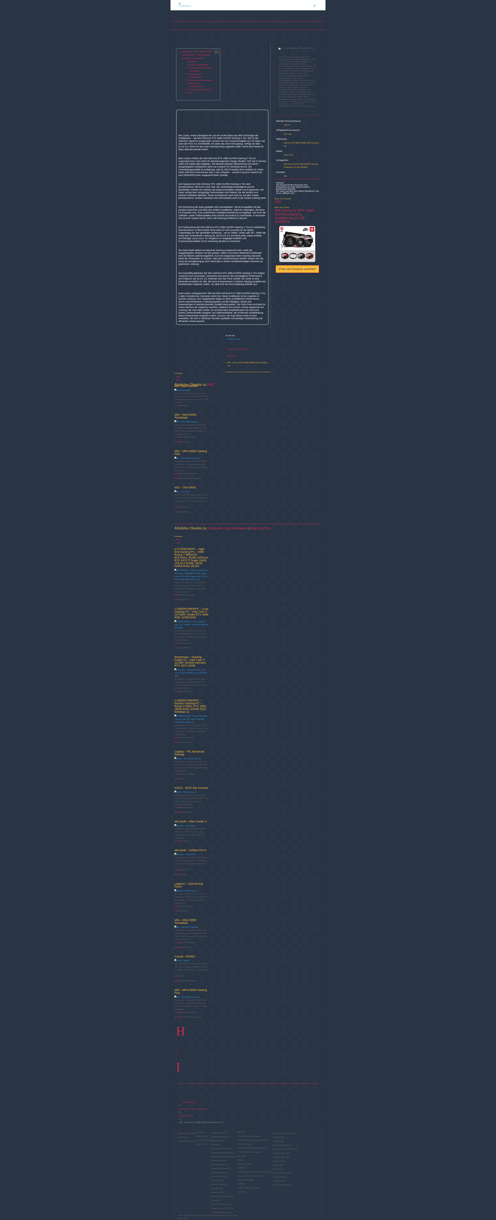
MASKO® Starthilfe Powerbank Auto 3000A (255, 1172)
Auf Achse (277, 1169)
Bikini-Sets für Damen (219, 1148)
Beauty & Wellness (280, 1185)
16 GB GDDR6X (301, 167)
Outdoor (276, 1165)
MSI (285, 176)
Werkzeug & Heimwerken (283, 1149)
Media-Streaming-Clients (221, 1196)
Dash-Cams (215, 1141)
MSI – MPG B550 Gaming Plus (190, 453)
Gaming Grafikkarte (288, 216)
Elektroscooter (216, 1161)
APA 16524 (242, 1156)
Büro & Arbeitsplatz (280, 1145)
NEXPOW (242, 1132)
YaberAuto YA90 (244, 1164)
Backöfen (214, 1144)
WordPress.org (202, 1144)
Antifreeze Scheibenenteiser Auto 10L (253, 1140)
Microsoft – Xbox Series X (190, 821)
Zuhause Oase (279, 1153)
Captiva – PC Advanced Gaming (189, 753)
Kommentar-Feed (203, 1140)
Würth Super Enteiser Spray (249, 1136)
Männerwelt (277, 1161)
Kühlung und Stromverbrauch (196, 84)
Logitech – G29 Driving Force (188, 885)
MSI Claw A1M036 (186, 386)
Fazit (191, 93)
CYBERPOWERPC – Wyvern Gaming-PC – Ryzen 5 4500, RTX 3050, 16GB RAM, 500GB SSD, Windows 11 (190, 706)
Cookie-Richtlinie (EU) (187, 1141)
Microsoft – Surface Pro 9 (190, 850)
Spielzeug (277, 1141)
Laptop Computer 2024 (220, 1208)
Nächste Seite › (220, 1212)
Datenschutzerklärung (187, 1133)
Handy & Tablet (279, 1157)
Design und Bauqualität (198, 65)
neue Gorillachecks (281, 1173)
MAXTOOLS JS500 (246, 1180)
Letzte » (230, 1212)
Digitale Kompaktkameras (221, 1152)
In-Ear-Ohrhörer (217, 1176)
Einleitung (193, 61)
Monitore (214, 1200)
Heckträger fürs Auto (219, 1168)
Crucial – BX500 (184, 956)
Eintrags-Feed (202, 1136)
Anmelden (200, 1132)
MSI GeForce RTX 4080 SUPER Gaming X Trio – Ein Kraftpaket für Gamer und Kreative (197, 54)
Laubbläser (215, 1188)
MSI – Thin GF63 (185, 487)
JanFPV (284, 52)
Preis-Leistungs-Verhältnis (200, 90)
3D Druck (277, 1181)
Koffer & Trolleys (217, 1184)
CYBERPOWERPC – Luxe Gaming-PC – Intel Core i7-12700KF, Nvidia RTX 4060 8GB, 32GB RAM (191, 613)
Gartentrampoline (218, 1164)
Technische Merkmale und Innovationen (200, 69)
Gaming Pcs (232, 356)
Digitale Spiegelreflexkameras (223, 1157)
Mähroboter (215, 1192)
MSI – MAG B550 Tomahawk (185, 416)
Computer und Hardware (237, 349)
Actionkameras (217, 1133)
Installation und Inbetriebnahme (195, 75)
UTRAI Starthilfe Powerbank (249, 1152)
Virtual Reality (278, 1177)
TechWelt (276, 1137)
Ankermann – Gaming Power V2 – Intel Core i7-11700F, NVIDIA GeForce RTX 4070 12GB (190, 661)
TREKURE (242, 1168)
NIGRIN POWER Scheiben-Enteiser (252, 1148)
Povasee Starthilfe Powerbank (250, 1176)
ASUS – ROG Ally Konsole (191, 787)
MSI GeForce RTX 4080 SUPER (297, 164)
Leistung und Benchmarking (200, 80)
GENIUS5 (242, 1184)
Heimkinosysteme (218, 1172)
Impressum (182, 1137)
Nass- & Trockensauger (220, 1204)
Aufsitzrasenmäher (218, 1137)
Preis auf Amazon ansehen (297, 269)
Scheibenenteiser (245, 1144)
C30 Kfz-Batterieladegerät (248, 1188)
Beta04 (241, 1160)
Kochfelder (215, 1180)
